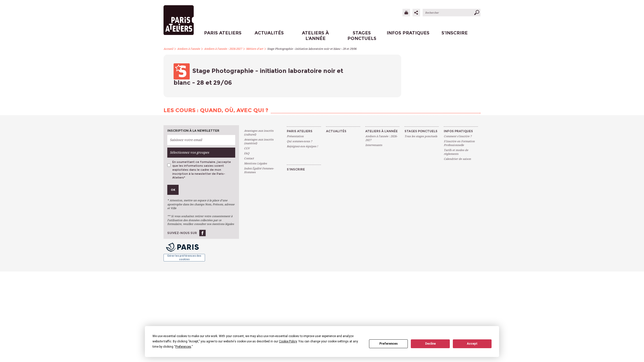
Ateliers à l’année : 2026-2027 (223, 49)
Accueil (168, 49)
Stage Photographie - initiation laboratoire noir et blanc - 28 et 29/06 (311, 49)
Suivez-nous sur (182, 233)
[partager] (416, 12)
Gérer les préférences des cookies (184, 257)
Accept (472, 343)
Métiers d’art (254, 49)
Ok (173, 190)
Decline (430, 343)
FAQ (246, 153)
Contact (249, 158)
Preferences (388, 343)
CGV (247, 148)
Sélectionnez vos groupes (189, 152)
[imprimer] (406, 12)
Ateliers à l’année (188, 49)
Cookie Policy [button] (288, 341)
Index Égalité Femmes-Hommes (259, 170)
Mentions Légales (255, 163)
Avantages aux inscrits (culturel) (258, 132)
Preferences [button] (183, 346)
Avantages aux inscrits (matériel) (258, 141)
